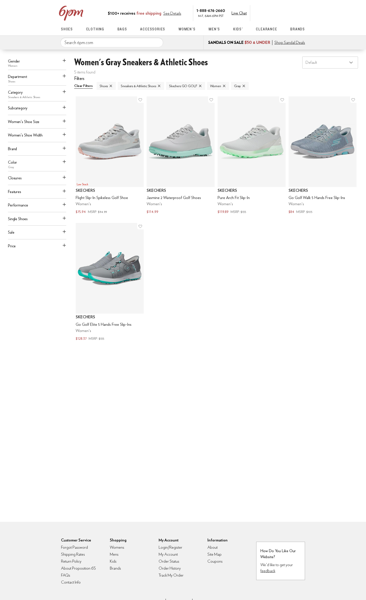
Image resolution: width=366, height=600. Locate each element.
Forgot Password (74, 547)
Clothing (95, 29)
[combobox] (112, 42)
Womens (117, 547)
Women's (187, 29)
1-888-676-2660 (210, 10)
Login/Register (170, 547)
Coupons (215, 561)
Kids (113, 561)
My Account (270, 12)
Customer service (281, 12)
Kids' (238, 29)
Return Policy (71, 561)
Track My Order (171, 575)
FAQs (65, 575)
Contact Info (71, 582)
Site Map (214, 554)
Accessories (152, 29)
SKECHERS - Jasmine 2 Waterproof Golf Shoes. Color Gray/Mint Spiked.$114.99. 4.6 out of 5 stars (181, 155)
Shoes (67, 29)
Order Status (169, 561)
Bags (122, 29)
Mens (114, 554)
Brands (297, 29)
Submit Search (157, 42)
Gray (237, 86)
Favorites (291, 12)
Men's (214, 29)
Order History (170, 568)
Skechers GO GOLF (183, 86)
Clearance (266, 29)
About (212, 547)
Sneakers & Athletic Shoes (138, 86)
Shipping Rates (73, 554)
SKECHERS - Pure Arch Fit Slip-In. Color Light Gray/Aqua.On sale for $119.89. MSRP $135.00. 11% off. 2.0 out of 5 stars (252, 155)
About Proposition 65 (78, 568)
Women (215, 86)
